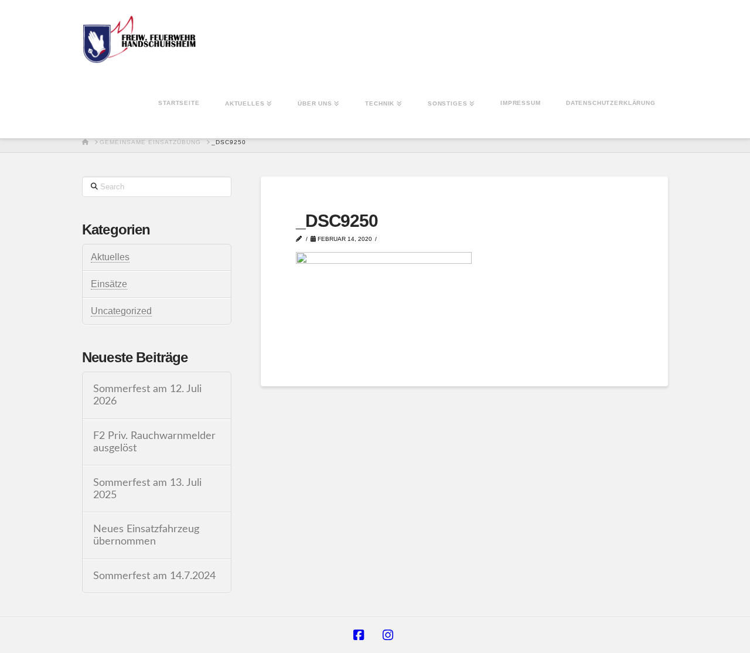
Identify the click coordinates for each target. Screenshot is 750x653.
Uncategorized (121, 311)
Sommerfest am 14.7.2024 (154, 576)
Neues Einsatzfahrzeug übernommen (146, 535)
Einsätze (109, 284)
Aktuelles (110, 257)
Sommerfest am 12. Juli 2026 (147, 395)
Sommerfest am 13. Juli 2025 (147, 489)
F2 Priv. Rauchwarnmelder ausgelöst (154, 442)
